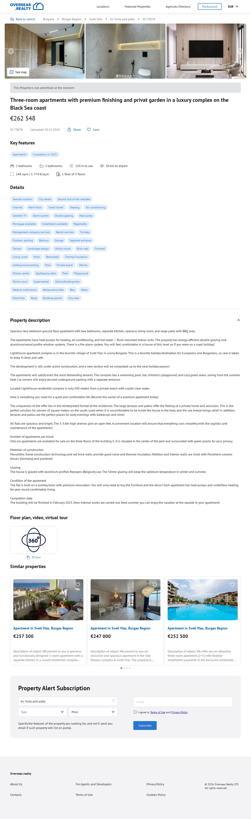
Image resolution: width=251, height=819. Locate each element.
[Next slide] (240, 51)
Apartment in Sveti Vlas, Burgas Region (43, 628)
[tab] (117, 76)
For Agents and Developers (94, 784)
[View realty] (48, 599)
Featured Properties (138, 6)
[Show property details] (238, 320)
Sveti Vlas (95, 19)
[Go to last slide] (11, 51)
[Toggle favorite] (77, 584)
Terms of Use (157, 712)
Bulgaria (48, 19)
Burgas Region (71, 19)
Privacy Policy (179, 712)
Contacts (16, 795)
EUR (231, 6)
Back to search (25, 19)
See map (21, 72)
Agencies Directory (178, 6)
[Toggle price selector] (113, 712)
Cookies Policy (156, 795)
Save (96, 129)
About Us (16, 784)
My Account (209, 6)
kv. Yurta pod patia (122, 19)
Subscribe (145, 725)
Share (77, 129)
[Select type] (62, 712)
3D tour (36, 557)
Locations (103, 6)
